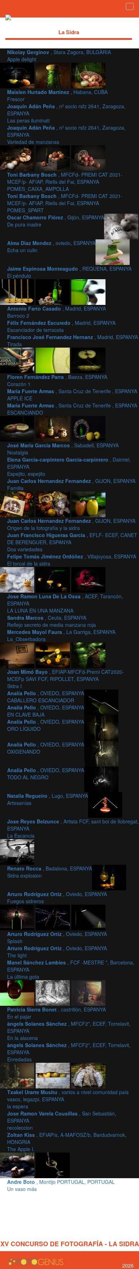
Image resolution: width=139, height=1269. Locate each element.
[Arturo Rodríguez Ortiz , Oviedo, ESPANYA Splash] (53, 916)
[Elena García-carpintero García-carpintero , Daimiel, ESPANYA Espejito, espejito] (88, 428)
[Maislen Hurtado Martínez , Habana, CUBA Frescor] (53, 74)
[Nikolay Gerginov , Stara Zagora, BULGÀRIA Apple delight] (18, 74)
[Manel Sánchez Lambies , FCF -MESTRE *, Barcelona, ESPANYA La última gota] (18, 992)
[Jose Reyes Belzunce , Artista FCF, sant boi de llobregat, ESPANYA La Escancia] (17, 851)
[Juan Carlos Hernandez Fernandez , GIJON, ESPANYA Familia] (18, 503)
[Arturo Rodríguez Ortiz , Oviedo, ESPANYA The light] (88, 916)
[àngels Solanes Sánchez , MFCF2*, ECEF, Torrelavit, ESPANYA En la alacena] (88, 992)
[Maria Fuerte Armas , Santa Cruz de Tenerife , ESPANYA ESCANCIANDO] (18, 428)
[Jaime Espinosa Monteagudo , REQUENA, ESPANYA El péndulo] (18, 291)
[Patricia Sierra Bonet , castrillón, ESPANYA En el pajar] (53, 992)
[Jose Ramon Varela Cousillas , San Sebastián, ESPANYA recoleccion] (88, 1074)
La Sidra (68, 32)
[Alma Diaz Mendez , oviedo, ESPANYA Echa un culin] (113, 251)
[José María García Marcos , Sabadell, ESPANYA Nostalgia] (53, 428)
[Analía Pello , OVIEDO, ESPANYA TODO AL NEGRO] (101, 778)
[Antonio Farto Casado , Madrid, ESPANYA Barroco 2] (53, 291)
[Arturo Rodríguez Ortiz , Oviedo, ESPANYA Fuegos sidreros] (18, 916)
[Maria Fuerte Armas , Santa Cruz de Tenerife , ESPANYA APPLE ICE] (88, 359)
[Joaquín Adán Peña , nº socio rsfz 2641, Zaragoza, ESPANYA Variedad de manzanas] (18, 157)
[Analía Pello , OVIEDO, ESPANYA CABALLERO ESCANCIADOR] (88, 654)
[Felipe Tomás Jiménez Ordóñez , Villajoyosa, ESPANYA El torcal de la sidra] (18, 579)
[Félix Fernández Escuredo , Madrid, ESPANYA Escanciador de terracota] (88, 291)
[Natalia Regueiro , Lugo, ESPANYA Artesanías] (105, 804)
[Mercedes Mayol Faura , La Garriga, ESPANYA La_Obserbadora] (18, 654)
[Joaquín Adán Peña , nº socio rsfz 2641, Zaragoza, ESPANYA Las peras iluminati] (88, 74)
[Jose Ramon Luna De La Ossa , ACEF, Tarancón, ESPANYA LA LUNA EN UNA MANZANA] (53, 579)
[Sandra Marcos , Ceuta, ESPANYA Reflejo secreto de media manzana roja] (88, 579)
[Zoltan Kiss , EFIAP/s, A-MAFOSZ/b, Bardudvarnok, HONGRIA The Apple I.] (18, 1164)
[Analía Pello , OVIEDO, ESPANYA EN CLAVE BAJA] (101, 701)
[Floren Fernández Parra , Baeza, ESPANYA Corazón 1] (53, 359)
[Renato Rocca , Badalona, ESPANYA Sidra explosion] (109, 876)
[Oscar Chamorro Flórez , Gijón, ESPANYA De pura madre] (121, 225)
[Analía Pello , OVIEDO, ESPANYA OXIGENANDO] (101, 752)
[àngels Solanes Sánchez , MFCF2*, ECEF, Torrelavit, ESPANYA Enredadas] (18, 1074)
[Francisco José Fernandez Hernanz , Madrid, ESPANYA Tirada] (18, 359)
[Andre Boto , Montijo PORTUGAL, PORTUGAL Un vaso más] (53, 1164)
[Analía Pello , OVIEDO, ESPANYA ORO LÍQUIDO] (101, 727)
